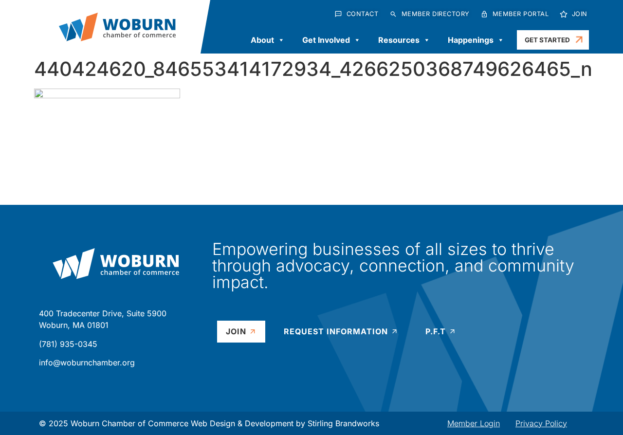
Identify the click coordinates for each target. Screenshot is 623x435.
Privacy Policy (541, 423)
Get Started (547, 40)
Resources (399, 40)
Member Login (473, 423)
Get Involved (326, 40)
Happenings (471, 40)
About (262, 40)
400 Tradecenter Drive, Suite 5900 (102, 313)
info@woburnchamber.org (87, 362)
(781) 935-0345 (68, 344)
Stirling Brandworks (343, 423)
